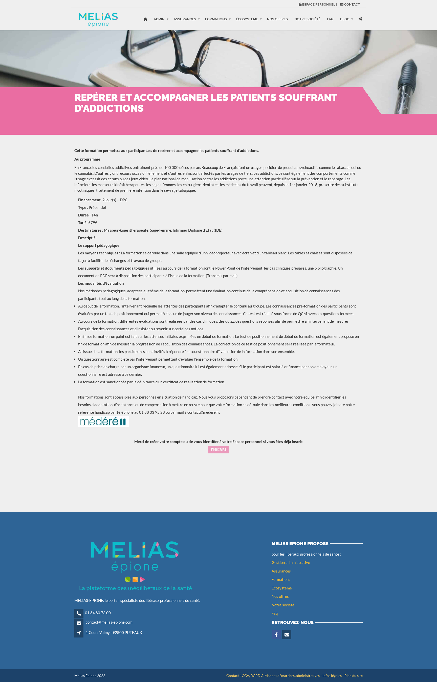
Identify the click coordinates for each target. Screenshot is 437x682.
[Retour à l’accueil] (145, 19)
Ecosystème (282, 588)
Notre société (307, 19)
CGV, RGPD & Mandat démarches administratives (281, 675)
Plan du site (353, 675)
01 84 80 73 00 (98, 612)
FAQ (330, 19)
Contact (232, 675)
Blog (344, 19)
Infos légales (332, 675)
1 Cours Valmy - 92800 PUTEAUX (114, 632)
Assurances (185, 19)
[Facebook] (276, 635)
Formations (216, 19)
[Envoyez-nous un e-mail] (287, 635)
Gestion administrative (291, 562)
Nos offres (277, 19)
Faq (275, 613)
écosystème (247, 19)
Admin (159, 19)
